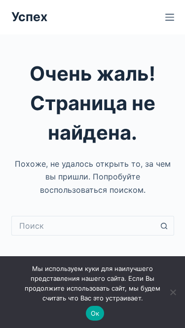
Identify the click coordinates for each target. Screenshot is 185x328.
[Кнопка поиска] (164, 226)
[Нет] (173, 292)
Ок (95, 313)
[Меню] (169, 17)
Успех (29, 16)
